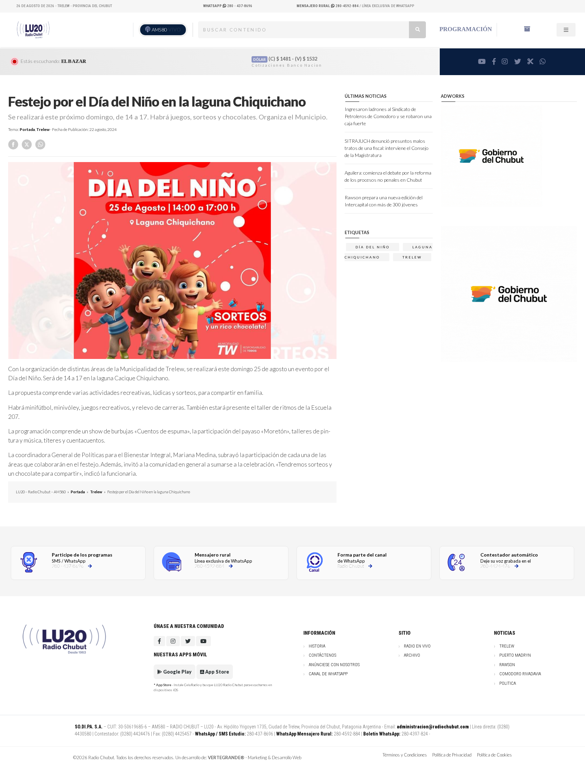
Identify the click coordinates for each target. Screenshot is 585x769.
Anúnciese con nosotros (334, 664)
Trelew (42, 129)
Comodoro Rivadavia (520, 673)
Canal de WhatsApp (328, 673)
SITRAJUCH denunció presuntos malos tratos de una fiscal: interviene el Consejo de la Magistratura (387, 148)
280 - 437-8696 (227, 6)
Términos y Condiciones (405, 754)
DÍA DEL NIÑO (372, 247)
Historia (317, 646)
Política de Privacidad (452, 754)
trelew (412, 257)
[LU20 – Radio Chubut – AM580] (34, 29)
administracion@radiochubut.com (433, 726)
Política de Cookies (494, 754)
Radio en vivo (417, 646)
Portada (27, 129)
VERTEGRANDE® (226, 757)
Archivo (412, 655)
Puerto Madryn (515, 655)
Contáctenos (322, 655)
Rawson (507, 664)
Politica (507, 683)
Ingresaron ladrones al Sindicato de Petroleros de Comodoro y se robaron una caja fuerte (388, 116)
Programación (465, 29)
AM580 (166, 29)
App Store (216, 672)
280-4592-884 (328, 6)
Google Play (177, 672)
